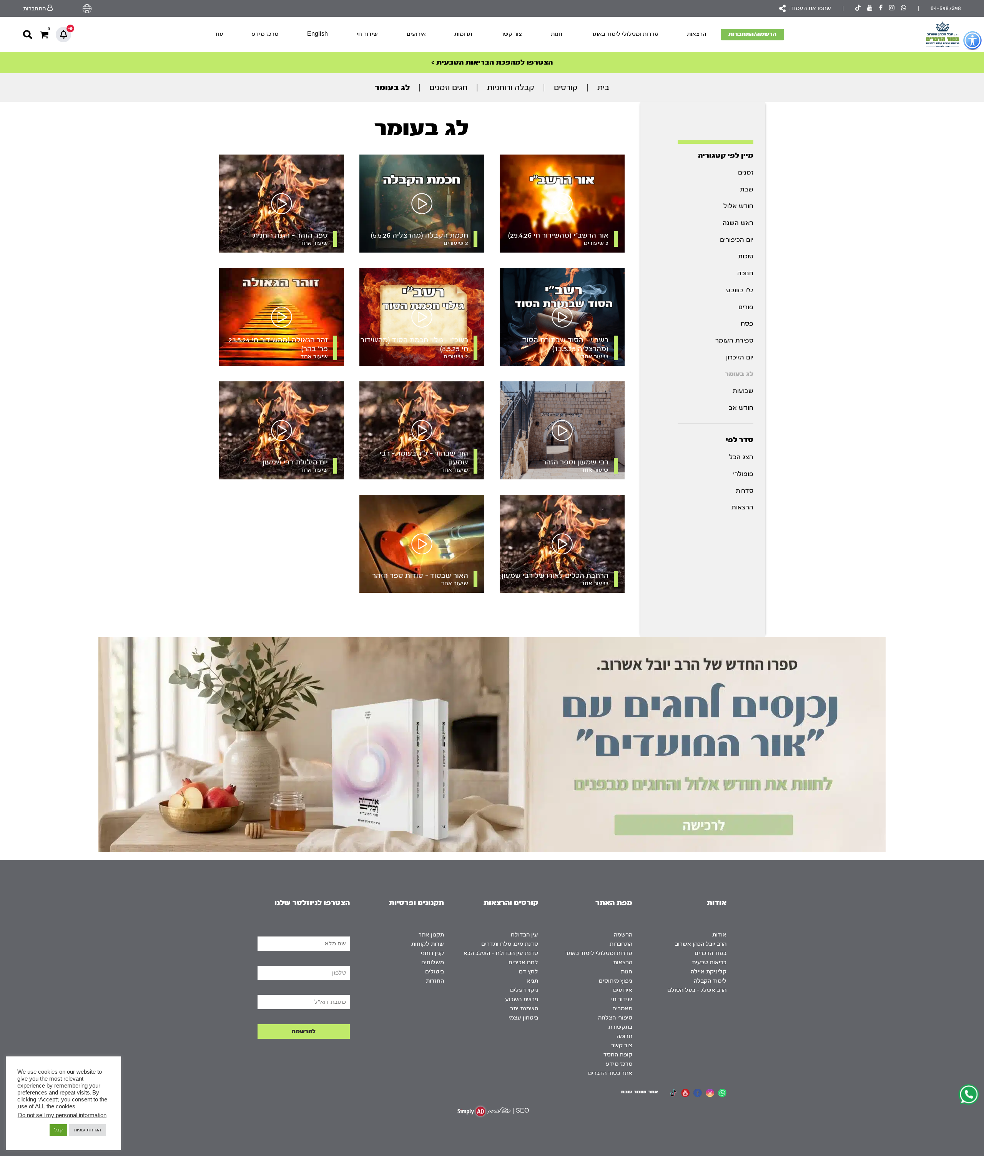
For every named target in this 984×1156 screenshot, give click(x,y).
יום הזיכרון (739, 357)
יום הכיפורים (736, 239)
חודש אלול (738, 206)
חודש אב (741, 407)
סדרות (744, 490)
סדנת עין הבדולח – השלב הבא (501, 953)
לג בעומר (739, 374)
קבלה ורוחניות (510, 87)
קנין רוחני (432, 953)
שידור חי (367, 34)
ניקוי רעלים (524, 990)
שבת (746, 189)
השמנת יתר (524, 1008)
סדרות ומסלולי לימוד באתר (624, 34)
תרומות (463, 34)
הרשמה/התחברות (752, 34)
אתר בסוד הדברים (610, 1073)
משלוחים (432, 962)
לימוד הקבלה (710, 981)
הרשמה (623, 934)
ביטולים (434, 971)
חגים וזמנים (448, 87)
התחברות (621, 944)
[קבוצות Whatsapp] (903, 8)
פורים (745, 307)
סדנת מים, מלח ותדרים (509, 944)
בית (603, 87)
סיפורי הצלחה (615, 1018)
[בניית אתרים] (484, 1111)
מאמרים (622, 1008)
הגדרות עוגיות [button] (87, 1130)
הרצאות (696, 34)
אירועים (416, 34)
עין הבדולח (524, 934)
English (317, 34)
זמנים (745, 172)
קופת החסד (617, 1054)
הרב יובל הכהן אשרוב (700, 944)
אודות (719, 934)
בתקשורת (620, 1027)
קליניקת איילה (708, 971)
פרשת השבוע (521, 999)
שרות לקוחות (427, 944)
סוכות (745, 256)
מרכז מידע (265, 34)
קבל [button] (58, 1130)
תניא (532, 981)
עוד (218, 34)
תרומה (624, 1036)
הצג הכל (741, 457)
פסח (747, 323)
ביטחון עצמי (523, 1018)
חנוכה (745, 273)
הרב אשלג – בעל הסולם (696, 990)
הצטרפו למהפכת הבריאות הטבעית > (492, 62)
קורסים (566, 87)
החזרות (435, 981)
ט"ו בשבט (739, 290)
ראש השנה (738, 222)
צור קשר (511, 34)
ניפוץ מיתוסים (615, 981)
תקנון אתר (431, 934)
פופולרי (743, 473)
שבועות (743, 390)
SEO (522, 1111)
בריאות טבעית (709, 962)
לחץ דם (528, 971)
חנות (556, 34)
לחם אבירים (523, 962)
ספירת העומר (734, 340)
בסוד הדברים (710, 953)
